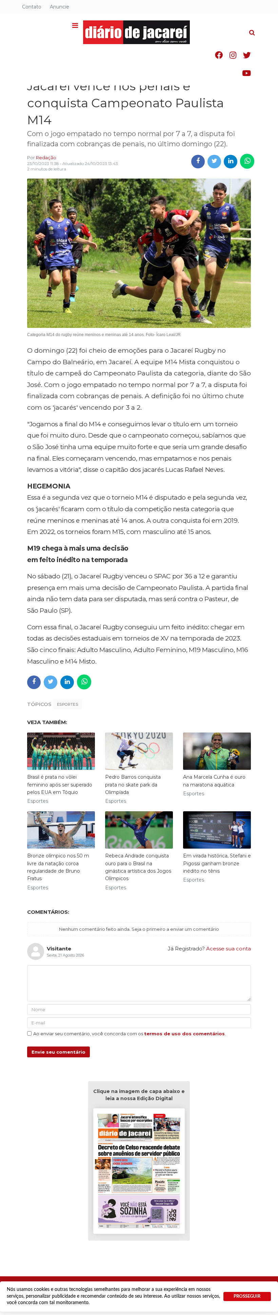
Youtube (246, 73)
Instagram (233, 55)
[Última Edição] (139, 1172)
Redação (46, 157)
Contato (31, 7)
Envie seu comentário (58, 1052)
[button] (75, 26)
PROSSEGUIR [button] (247, 1296)
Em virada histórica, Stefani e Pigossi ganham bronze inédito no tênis (217, 863)
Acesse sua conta (228, 948)
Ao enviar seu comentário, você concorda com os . (129, 1033)
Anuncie (59, 7)
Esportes (67, 704)
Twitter (247, 55)
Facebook (219, 55)
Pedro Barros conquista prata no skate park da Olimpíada (133, 784)
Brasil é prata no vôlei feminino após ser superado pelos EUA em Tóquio (59, 784)
